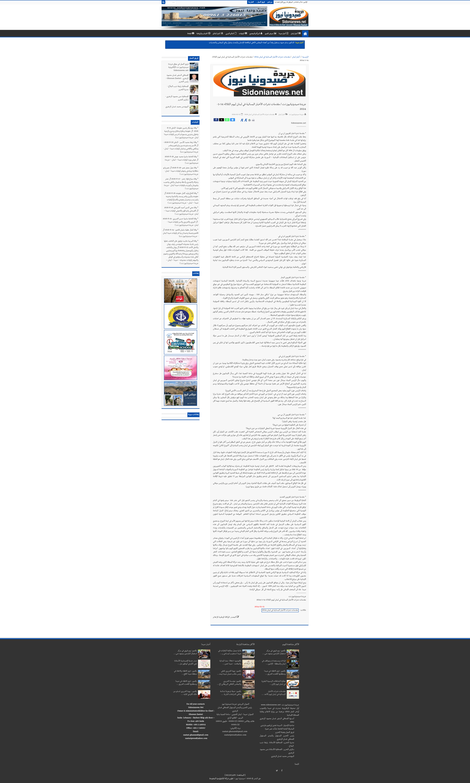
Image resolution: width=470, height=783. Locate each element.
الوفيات (241, 34)
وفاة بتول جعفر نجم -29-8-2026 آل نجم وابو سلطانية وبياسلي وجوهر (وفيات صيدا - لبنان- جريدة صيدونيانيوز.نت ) (180, 171)
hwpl (189, 34)
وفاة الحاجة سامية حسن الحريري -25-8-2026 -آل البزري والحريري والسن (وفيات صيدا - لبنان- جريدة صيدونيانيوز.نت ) (180, 222)
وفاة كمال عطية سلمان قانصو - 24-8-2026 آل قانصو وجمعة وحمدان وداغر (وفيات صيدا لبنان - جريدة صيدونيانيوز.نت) (180, 233)
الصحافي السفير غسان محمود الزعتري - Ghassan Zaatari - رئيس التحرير (177, 78)
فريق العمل (261, 2)
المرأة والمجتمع (254, 34)
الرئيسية (305, 57)
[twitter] (277, 771)
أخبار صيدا (282, 34)
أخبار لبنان (294, 34)
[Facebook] (282, 771)
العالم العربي (230, 34)
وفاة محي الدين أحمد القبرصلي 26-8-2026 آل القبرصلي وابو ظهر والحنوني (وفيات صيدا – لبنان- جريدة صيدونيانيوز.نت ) (181, 211)
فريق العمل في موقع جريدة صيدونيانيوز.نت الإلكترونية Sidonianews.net (178, 67)
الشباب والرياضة (202, 34)
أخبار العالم (216, 34)
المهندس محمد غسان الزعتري (176, 107)
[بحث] (163, 2)
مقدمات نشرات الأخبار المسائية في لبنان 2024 (272, 57)
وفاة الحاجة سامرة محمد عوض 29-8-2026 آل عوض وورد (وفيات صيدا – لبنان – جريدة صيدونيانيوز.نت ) (181, 160)
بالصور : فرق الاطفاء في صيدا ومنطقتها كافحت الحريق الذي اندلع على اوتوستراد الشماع (261, 43)
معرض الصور (269, 34)
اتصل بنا (251, 2)
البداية (305, 33)
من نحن (269, 2)
